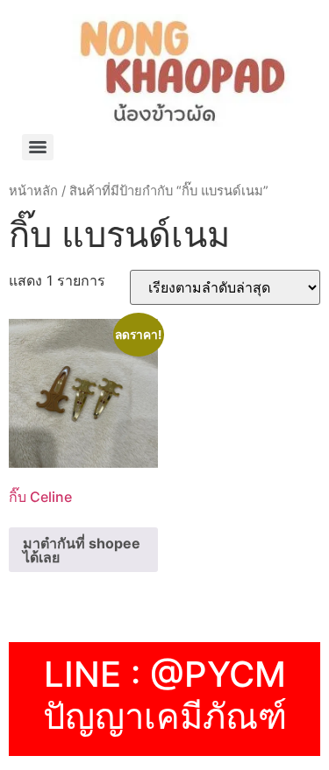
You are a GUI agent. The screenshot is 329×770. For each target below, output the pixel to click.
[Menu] (38, 147)
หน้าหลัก (33, 191)
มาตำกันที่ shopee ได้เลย (81, 550)
